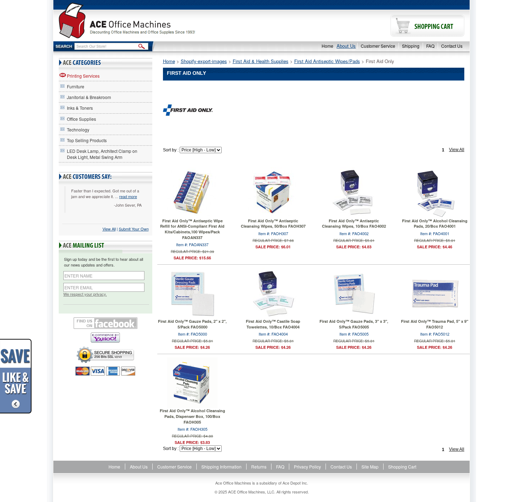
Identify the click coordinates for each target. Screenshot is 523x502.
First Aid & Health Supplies (261, 61)
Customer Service (378, 46)
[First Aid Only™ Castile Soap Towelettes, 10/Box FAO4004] (273, 292)
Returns (258, 467)
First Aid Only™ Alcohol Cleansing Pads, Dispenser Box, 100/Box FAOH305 (192, 416)
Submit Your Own (134, 229)
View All (109, 229)
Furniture (75, 86)
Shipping (410, 46)
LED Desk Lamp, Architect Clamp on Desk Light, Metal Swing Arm (102, 154)
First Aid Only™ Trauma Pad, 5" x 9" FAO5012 (434, 324)
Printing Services (83, 76)
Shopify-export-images (204, 61)
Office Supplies (81, 119)
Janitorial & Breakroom (89, 97)
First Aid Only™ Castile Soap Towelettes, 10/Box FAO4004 (273, 324)
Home (327, 46)
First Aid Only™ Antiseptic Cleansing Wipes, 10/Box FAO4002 (354, 223)
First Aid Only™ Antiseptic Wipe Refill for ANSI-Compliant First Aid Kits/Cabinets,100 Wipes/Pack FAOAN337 (192, 229)
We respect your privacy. (85, 294)
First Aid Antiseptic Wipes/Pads (327, 61)
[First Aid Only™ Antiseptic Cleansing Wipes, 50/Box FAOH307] (273, 192)
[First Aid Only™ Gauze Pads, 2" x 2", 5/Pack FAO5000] (192, 292)
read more (128, 196)
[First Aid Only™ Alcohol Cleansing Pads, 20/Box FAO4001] (435, 192)
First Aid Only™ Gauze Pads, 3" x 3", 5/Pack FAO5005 (353, 324)
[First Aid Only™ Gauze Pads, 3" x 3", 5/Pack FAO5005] (354, 292)
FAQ (430, 46)
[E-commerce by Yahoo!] (105, 337)
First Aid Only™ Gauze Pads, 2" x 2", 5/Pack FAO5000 (192, 324)
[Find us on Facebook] (105, 323)
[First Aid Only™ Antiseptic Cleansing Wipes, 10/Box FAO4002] (354, 192)
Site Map (370, 467)
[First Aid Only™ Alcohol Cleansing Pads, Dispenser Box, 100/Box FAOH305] (192, 382)
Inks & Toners (80, 108)
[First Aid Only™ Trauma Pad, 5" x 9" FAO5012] (435, 292)
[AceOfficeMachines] (157, 20)
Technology (78, 129)
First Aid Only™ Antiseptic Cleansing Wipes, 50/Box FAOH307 (273, 223)
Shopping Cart (402, 467)
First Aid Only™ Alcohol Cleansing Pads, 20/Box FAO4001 (434, 223)
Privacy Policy (307, 467)
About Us (346, 45)
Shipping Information (221, 467)
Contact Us (452, 46)
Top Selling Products (87, 140)
